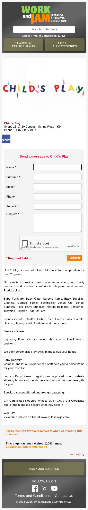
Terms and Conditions (33, 496)
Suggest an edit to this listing (26, 446)
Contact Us (64, 496)
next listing (76, 454)
